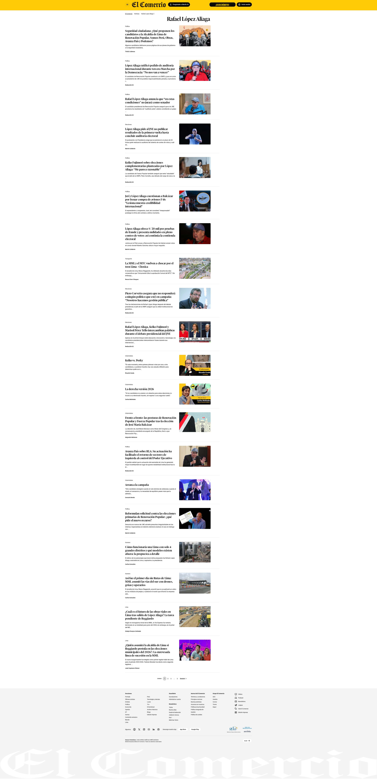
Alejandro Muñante (131, 437)
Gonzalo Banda (130, 497)
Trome (215, 704)
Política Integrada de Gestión (197, 711)
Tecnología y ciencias (153, 699)
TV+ (148, 704)
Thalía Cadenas (130, 51)
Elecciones (128, 124)
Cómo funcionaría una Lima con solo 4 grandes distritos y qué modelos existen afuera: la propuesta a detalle (148, 550)
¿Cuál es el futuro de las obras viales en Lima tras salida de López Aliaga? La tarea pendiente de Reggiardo (149, 614)
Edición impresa (152, 714)
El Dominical (150, 707)
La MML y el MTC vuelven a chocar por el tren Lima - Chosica (149, 264)
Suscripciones (173, 697)
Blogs (149, 712)
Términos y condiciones (198, 697)
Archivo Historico (152, 709)
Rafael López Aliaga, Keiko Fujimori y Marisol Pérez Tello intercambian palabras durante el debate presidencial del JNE (150, 330)
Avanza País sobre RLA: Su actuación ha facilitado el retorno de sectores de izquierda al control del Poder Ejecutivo (148, 454)
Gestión (215, 699)
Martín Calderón (130, 148)
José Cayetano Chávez (132, 668)
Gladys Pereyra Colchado (133, 631)
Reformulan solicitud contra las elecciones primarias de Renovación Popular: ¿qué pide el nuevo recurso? (150, 516)
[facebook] (134, 729)
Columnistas (129, 356)
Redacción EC (129, 85)
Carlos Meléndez (130, 399)
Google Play (195, 729)
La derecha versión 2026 (139, 389)
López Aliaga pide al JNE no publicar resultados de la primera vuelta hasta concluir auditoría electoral (147, 132)
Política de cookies (196, 714)
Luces (149, 702)
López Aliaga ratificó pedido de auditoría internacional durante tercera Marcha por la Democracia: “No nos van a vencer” (150, 68)
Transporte (128, 259)
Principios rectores (196, 699)
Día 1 (170, 717)
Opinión (127, 709)
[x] (139, 729)
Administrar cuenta (175, 699)
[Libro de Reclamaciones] (247, 729)
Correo (215, 702)
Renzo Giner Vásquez (132, 279)
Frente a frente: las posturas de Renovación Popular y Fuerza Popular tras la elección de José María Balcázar (150, 421)
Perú (148, 697)
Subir (245, 741)
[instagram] (144, 729)
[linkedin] (153, 729)
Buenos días (172, 710)
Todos (171, 707)
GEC (214, 697)
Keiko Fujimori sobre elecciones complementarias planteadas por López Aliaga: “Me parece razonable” (148, 165)
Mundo (127, 720)
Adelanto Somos (174, 715)
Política (127, 26)
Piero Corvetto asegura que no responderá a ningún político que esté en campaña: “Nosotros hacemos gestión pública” (150, 296)
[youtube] (149, 729)
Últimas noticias (130, 699)
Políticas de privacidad (198, 707)
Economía (128, 707)
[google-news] (158, 729)
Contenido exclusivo (131, 717)
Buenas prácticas (196, 702)
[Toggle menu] (127, 4)
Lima (126, 607)
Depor (214, 707)
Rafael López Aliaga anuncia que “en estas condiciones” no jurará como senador (149, 100)
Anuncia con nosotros (197, 704)
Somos (127, 714)
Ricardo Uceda (129, 373)
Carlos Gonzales (130, 564)
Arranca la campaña (137, 485)
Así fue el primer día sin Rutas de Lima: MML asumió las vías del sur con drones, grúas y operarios (149, 581)
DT (126, 712)
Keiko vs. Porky (134, 360)
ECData (127, 702)
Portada (127, 697)
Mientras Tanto (173, 720)
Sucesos (127, 542)
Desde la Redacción (175, 712)
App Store (183, 729)
